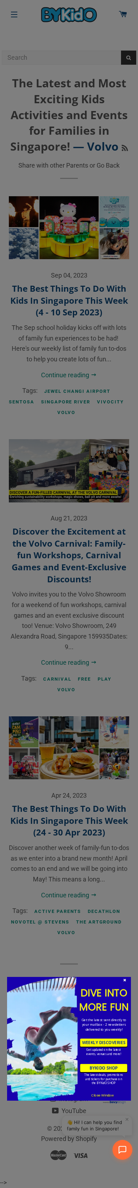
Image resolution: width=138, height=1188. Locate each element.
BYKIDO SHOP (103, 1068)
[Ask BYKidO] (122, 1150)
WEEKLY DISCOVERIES (104, 1043)
